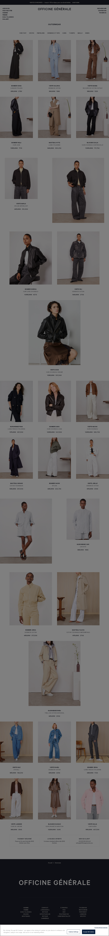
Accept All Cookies (88, 932)
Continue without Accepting (100, 927)
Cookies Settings (73, 932)
